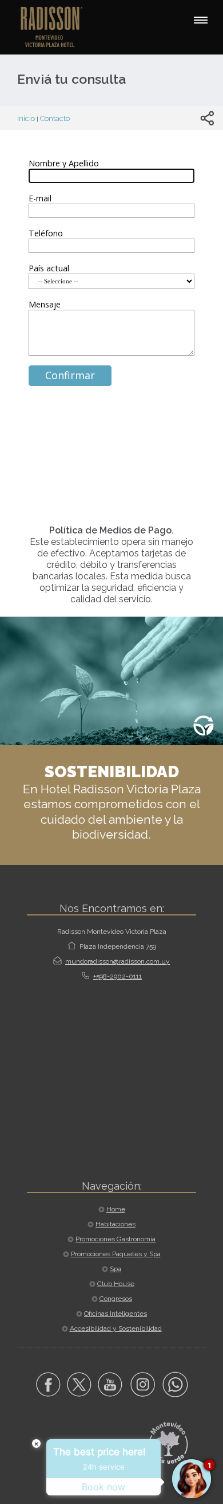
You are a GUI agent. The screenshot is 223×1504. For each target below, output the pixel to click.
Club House (115, 1284)
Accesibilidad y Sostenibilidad (116, 1328)
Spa (115, 1269)
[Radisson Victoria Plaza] (57, 26)
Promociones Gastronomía (115, 1239)
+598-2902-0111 (117, 976)
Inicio (26, 118)
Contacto (55, 118)
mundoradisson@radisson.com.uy (117, 961)
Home (115, 1209)
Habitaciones (115, 1224)
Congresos (115, 1299)
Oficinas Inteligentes (115, 1314)
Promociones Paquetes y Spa (116, 1254)
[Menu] (201, 20)
